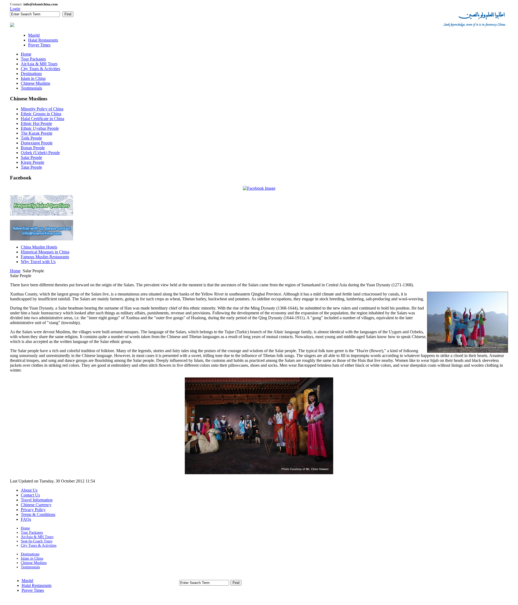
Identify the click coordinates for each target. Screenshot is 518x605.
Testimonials (30, 567)
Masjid (27, 580)
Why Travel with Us (38, 261)
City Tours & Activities (38, 545)
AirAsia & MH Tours (37, 537)
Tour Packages (32, 533)
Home (15, 270)
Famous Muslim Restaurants (45, 256)
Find (67, 14)
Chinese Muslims (34, 563)
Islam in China (32, 558)
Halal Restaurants (37, 585)
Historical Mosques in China (45, 252)
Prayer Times (33, 590)
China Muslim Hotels (39, 247)
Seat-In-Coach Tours (36, 541)
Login (15, 8)
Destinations (30, 554)
